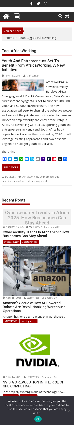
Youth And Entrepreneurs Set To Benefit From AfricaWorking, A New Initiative (33, 65)
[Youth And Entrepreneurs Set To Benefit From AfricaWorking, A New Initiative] (23, 82)
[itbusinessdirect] (5, 16)
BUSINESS (10, 176)
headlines (7, 181)
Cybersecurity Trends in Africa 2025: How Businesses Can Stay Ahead (37, 218)
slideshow (33, 181)
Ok (38, 419)
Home (10, 38)
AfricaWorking (30, 176)
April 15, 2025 (13, 297)
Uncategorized (29, 241)
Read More (11, 167)
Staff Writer (32, 75)
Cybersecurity (11, 241)
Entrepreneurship (49, 176)
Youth (44, 181)
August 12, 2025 (14, 227)
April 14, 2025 (13, 377)
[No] (69, 411)
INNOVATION (11, 321)
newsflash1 (20, 181)
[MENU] (17, 16)
